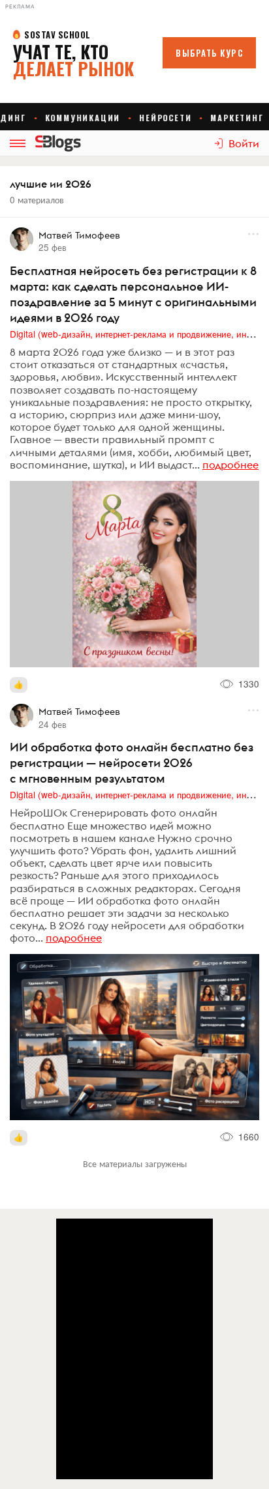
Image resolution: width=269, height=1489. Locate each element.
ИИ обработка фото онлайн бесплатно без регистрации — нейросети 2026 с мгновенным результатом (131, 763)
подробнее (230, 464)
